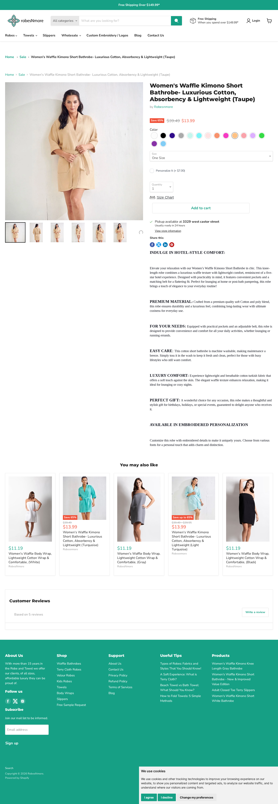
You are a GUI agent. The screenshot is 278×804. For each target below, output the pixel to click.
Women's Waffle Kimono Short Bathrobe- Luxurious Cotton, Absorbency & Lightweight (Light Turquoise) (191, 541)
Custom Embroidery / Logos (107, 35)
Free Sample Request (71, 705)
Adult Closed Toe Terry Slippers (233, 690)
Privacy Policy (117, 675)
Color (154, 129)
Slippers (49, 35)
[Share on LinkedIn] (165, 244)
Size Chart (165, 197)
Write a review (255, 612)
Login (256, 21)
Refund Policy (117, 681)
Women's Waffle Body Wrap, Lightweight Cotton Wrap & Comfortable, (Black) (247, 557)
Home (9, 57)
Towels (29, 35)
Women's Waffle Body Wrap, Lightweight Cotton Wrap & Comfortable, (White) (30, 557)
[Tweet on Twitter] (158, 244)
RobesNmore (16, 566)
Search (9, 768)
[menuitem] (15, 232)
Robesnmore (163, 107)
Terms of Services (120, 687)
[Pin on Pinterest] (171, 244)
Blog (137, 35)
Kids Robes (64, 681)
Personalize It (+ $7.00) (170, 171)
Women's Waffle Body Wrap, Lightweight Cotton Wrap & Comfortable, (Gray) (138, 557)
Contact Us (156, 35)
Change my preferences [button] (196, 797)
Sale (23, 57)
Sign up (11, 743)
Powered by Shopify (17, 778)
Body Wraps (65, 693)
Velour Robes (66, 675)
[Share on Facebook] (152, 244)
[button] (154, 135)
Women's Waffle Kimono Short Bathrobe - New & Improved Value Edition (233, 679)
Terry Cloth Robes (69, 669)
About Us (114, 664)
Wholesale (70, 35)
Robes (10, 35)
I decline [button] (167, 797)
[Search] (176, 20)
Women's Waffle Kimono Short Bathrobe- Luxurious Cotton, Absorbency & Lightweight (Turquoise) (82, 538)
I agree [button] (149, 797)
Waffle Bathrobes (69, 664)
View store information (168, 231)
